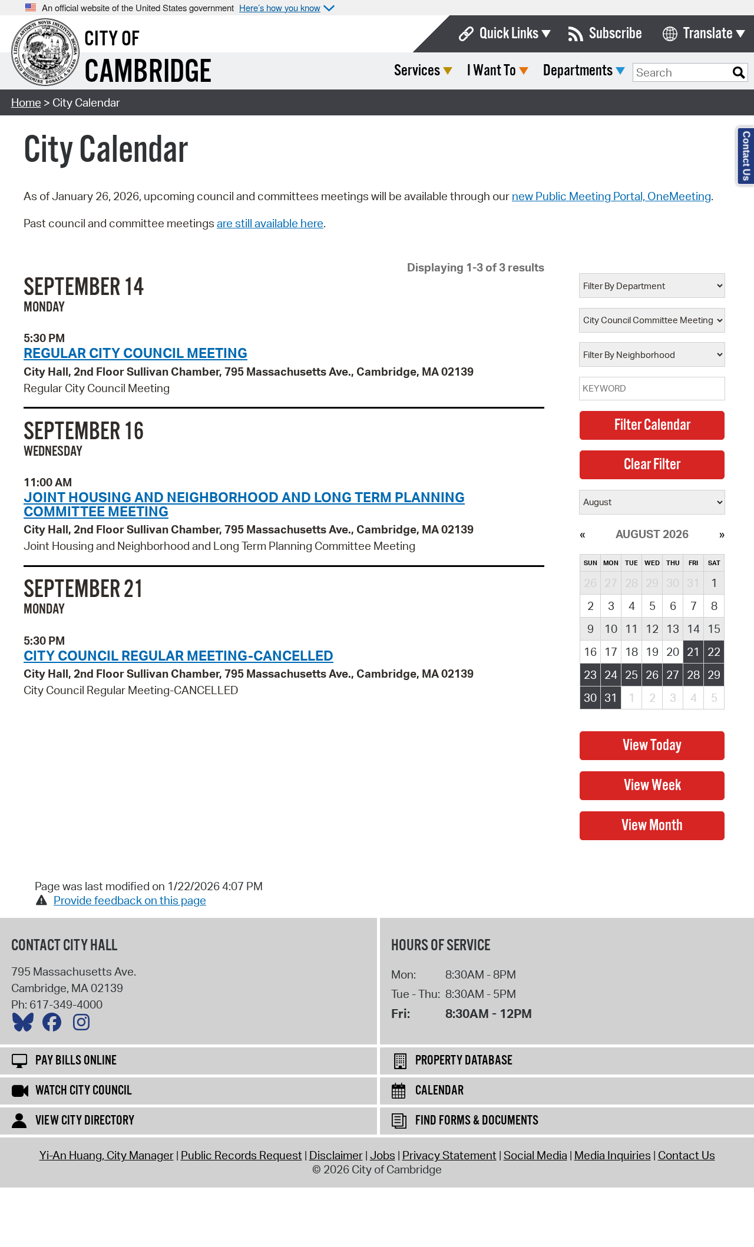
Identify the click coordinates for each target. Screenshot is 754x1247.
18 (631, 652)
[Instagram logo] (84, 1025)
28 (693, 675)
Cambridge (147, 72)
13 (672, 629)
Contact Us (686, 1155)
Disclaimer (336, 1155)
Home (26, 102)
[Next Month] (722, 534)
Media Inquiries (612, 1155)
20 (672, 652)
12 (652, 629)
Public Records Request (241, 1155)
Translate (708, 34)
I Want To (491, 71)
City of (112, 39)
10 (610, 629)
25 (631, 675)
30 (590, 698)
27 (672, 675)
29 (713, 675)
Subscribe (615, 34)
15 (713, 629)
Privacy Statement (449, 1155)
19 (652, 652)
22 (713, 652)
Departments (578, 71)
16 (590, 652)
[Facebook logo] (55, 1025)
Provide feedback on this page (130, 900)
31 (610, 698)
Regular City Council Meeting (135, 353)
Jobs (382, 1155)
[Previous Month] (582, 534)
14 (693, 629)
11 (631, 629)
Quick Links (508, 34)
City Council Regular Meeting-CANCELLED (178, 655)
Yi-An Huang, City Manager (106, 1155)
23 (590, 675)
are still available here (270, 223)
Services (417, 71)
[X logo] (26, 1025)
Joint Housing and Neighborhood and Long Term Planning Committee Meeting (244, 503)
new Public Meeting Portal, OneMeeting (611, 196)
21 (693, 652)
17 (610, 652)
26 (652, 675)
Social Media (535, 1155)
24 (610, 675)
